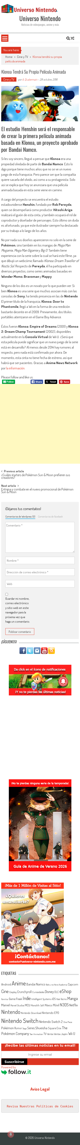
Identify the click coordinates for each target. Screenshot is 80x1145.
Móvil (56, 1005)
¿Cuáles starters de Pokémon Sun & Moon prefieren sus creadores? (35, 477)
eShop (65, 991)
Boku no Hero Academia (56, 984)
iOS (54, 999)
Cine (5, 991)
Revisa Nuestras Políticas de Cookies (40, 1106)
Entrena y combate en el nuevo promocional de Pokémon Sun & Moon (37, 491)
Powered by (8, 1067)
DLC (56, 992)
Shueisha (41, 1028)
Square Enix (54, 1028)
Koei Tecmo (61, 999)
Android (6, 984)
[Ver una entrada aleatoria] (72, 38)
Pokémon (7, 1028)
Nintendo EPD (50, 1013)
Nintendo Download (31, 1013)
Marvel (5, 1005)
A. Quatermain (29, 79)
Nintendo (10, 1011)
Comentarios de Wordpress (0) (20, 516)
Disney (49, 991)
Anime (19, 983)
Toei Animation (36, 1034)
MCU (27, 1005)
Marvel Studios (17, 1005)
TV (45, 1034)
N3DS (64, 1004)
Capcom (73, 984)
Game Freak (15, 999)
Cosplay (13, 992)
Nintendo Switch (20, 1020)
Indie (27, 998)
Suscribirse (14, 1062)
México (48, 1005)
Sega (25, 1028)
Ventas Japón (61, 1034)
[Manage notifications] (10, 1134)
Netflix (73, 1005)
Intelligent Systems (41, 999)
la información (15, 368)
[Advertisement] (40, 424)
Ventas (50, 1034)
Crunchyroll (24, 992)
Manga (72, 998)
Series (31, 1028)
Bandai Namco (35, 984)
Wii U (71, 1033)
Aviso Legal (40, 1089)
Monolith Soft (37, 1005)
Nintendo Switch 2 (51, 1021)
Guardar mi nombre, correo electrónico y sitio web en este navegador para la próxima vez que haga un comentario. (17, 610)
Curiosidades (38, 992)
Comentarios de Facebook (50, 516)
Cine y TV (22, 57)
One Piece (67, 1022)
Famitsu (4, 999)
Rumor (18, 1028)
